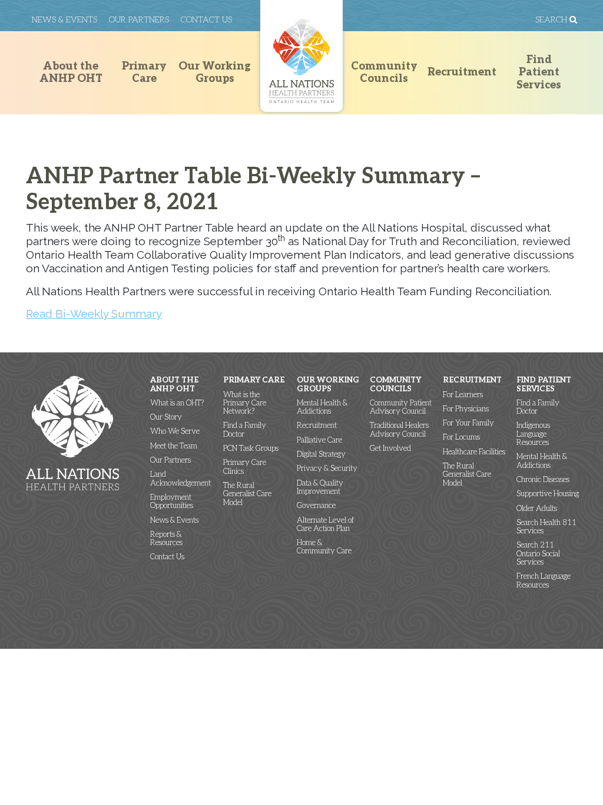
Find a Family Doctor (244, 429)
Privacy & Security (327, 468)
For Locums (461, 437)
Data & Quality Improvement (320, 487)
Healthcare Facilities (474, 452)
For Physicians (466, 409)
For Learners (463, 395)
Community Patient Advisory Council (401, 407)
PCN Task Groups (251, 448)
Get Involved (390, 448)
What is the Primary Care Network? (244, 403)
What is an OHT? (177, 403)
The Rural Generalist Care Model (247, 494)
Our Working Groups (214, 72)
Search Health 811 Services (546, 527)
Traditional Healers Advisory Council (399, 429)
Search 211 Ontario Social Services (538, 553)
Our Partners (139, 20)
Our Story (166, 417)
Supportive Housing (547, 494)
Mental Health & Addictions (322, 407)
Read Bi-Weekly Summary (94, 313)
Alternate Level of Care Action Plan (325, 524)
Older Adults (536, 508)
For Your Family (468, 423)
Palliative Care (319, 440)
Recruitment (462, 72)
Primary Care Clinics (244, 467)
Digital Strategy (321, 454)
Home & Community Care (324, 547)
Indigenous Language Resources (533, 434)
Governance (316, 506)
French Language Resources (543, 580)
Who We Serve (175, 431)
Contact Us (206, 20)
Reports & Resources (166, 538)
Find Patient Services (538, 72)
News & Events (64, 20)
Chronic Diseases (542, 480)
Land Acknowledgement (180, 478)
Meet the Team (173, 446)
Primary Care (144, 72)
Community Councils (384, 72)
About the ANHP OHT (70, 72)
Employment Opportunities (171, 501)
